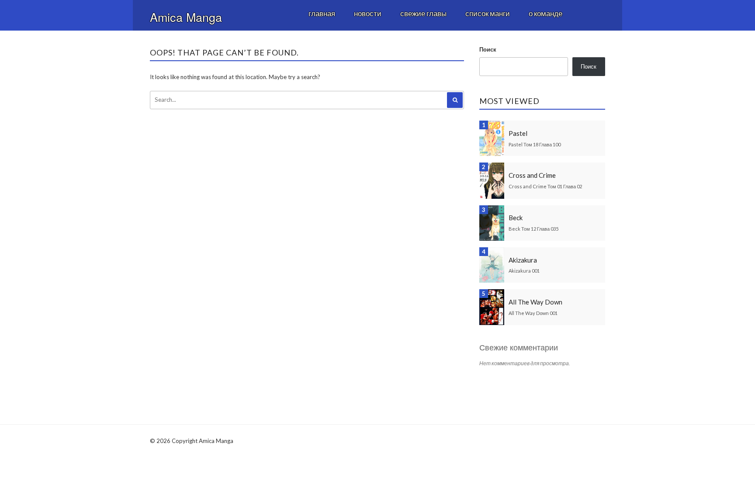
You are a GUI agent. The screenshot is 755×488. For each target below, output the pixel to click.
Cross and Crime (532, 175)
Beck (516, 218)
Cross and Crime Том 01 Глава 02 (545, 186)
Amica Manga (186, 16)
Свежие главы (423, 13)
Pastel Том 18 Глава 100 (535, 144)
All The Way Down (535, 302)
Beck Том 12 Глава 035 (533, 229)
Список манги (487, 13)
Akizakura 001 (524, 270)
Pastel (518, 133)
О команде (545, 13)
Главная (321, 13)
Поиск (487, 49)
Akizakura (523, 260)
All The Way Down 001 (533, 313)
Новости (367, 13)
